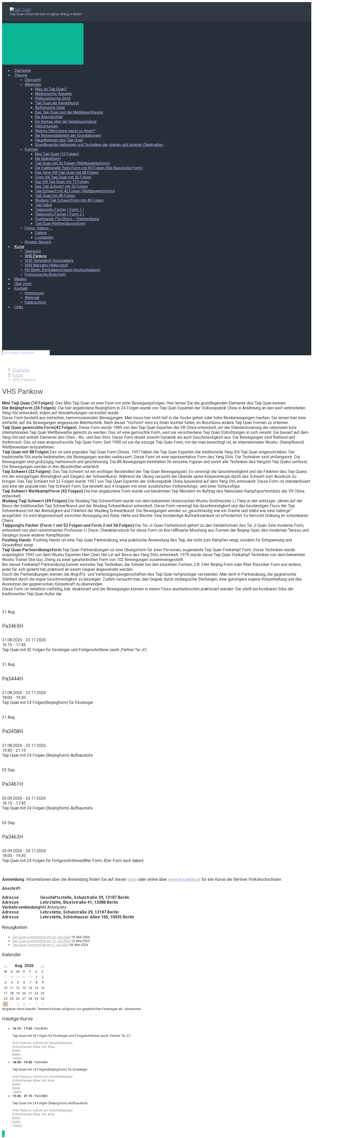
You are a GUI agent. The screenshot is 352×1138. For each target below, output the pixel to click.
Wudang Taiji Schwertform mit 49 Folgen (69, 200)
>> (42, 966)
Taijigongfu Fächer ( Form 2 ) (59, 214)
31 (5, 1004)
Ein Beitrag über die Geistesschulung (65, 121)
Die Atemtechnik (49, 117)
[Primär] (42, 43)
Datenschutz (35, 302)
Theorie (20, 75)
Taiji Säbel (43, 205)
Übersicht (33, 79)
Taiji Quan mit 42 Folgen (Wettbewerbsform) (72, 163)
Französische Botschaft (45, 274)
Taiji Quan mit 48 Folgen (55, 195)
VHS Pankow (36, 256)
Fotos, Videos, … (39, 228)
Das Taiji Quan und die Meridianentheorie (69, 112)
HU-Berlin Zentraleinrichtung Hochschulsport (62, 270)
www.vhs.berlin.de (184, 879)
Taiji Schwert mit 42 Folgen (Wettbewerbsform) (75, 191)
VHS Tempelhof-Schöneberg (49, 260)
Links (18, 307)
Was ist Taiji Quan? (51, 89)
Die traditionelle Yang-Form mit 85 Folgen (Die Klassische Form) (89, 168)
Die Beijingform (48, 158)
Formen (31, 149)
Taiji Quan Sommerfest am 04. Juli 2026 (41, 937)
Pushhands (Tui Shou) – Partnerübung (67, 219)
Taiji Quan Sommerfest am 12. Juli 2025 (41, 941)
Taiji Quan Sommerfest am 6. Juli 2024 (40, 945)
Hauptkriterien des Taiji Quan (59, 140)
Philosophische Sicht (52, 98)
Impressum (34, 293)
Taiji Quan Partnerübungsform (60, 223)
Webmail (32, 297)
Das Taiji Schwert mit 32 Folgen (61, 186)
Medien (20, 279)
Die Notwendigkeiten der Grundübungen (68, 135)
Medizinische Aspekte (53, 93)
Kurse (19, 246)
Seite (132, 879)
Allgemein (33, 84)
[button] (3, 1133)
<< (5, 966)
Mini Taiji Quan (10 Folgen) (57, 154)
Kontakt (21, 288)
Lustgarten (44, 237)
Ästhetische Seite (50, 107)
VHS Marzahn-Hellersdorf (46, 265)
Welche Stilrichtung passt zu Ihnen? (65, 130)
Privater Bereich (38, 242)
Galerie (41, 232)
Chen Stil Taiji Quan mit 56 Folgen (63, 177)
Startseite (22, 70)
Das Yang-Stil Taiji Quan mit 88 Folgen (67, 172)
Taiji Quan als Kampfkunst (57, 103)
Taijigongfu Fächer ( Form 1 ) (59, 209)
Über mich (22, 283)
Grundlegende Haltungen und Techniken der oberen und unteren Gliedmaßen (99, 144)
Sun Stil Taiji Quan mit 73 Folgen (62, 181)
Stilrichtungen (46, 126)
